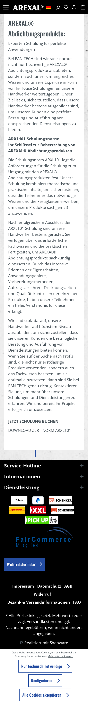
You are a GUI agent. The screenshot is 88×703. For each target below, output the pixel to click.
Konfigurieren (42, 680)
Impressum (23, 586)
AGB (68, 586)
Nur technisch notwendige (42, 666)
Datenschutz (49, 586)
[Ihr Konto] (74, 7)
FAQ (77, 602)
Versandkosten (40, 621)
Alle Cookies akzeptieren (42, 695)
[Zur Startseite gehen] (28, 7)
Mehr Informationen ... (60, 656)
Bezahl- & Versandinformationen (38, 602)
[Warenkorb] (82, 7)
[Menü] (6, 7)
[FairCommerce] (44, 536)
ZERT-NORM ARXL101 (51, 430)
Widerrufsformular (21, 564)
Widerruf (42, 594)
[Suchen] (58, 7)
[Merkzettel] (66, 7)
